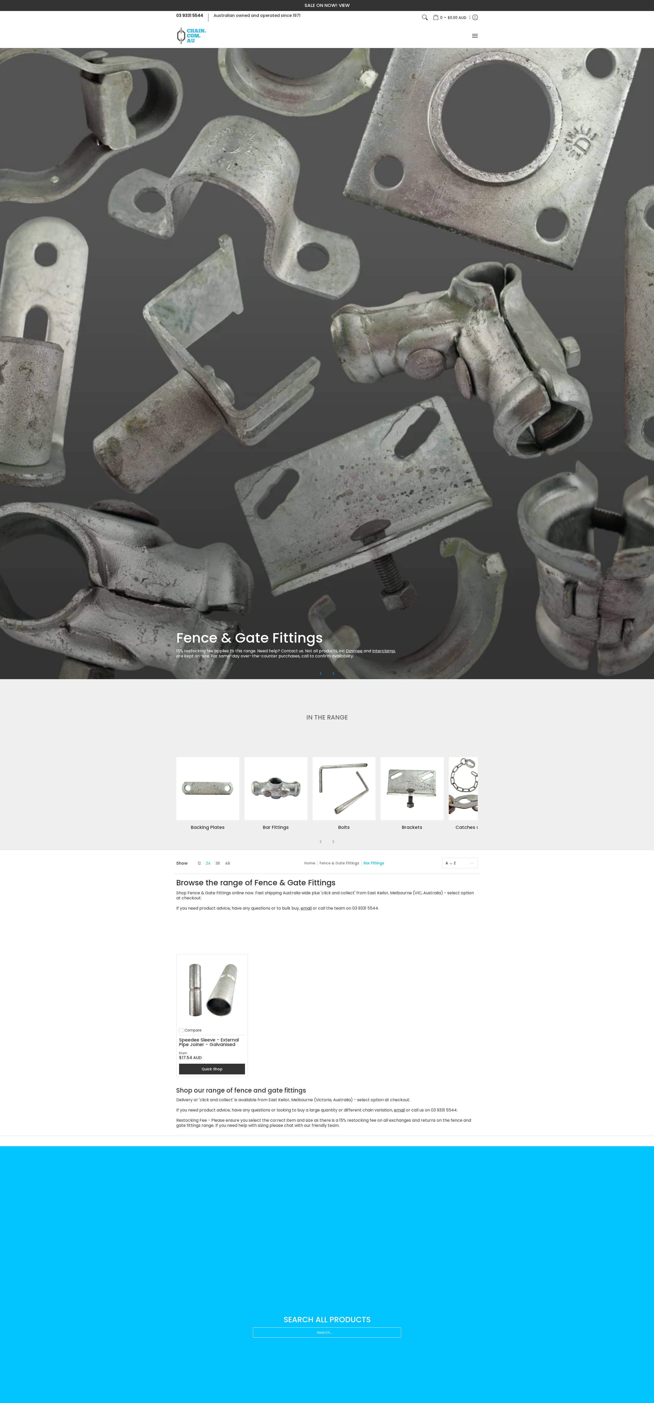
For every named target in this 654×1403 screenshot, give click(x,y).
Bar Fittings (276, 827)
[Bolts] (344, 788)
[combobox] (327, 1332)
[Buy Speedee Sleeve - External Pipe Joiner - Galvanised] (212, 990)
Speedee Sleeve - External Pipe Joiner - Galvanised (209, 1042)
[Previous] (320, 673)
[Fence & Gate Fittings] (327, 363)
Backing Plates (208, 827)
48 (227, 863)
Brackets (412, 827)
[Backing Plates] (207, 788)
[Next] (333, 673)
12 (199, 863)
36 (218, 863)
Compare (193, 1030)
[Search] (425, 17)
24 (208, 863)
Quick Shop (212, 1069)
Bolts (344, 827)
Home (309, 863)
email (306, 908)
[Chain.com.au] (191, 36)
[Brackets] (412, 788)
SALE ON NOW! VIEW (327, 5)
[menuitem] (449, 17)
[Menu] (475, 36)
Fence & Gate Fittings (339, 863)
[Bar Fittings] (276, 788)
